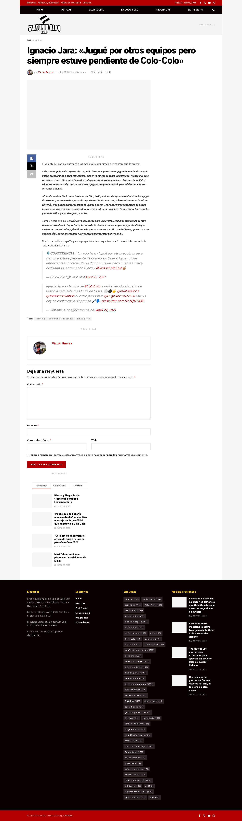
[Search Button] (213, 10)
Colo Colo (132, 644)
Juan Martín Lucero (137, 735)
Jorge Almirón (135, 729)
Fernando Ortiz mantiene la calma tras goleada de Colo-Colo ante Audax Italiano (202, 630)
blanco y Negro (136, 621)
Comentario (35, 384)
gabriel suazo (153, 701)
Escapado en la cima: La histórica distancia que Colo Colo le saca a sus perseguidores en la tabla (202, 605)
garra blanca (134, 707)
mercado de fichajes (139, 746)
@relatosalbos (128, 291)
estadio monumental (139, 684)
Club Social (96, 9)
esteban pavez (135, 689)
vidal (154, 797)
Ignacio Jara (83, 318)
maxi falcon (134, 740)
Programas (163, 9)
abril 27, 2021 (65, 72)
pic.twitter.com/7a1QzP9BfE (123, 301)
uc (149, 786)
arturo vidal (134, 610)
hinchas (131, 718)
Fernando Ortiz (135, 695)
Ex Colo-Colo (129, 9)
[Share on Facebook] (31, 158)
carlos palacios (135, 633)
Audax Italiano (134, 616)
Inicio (39, 9)
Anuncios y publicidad (48, 2)
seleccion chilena (137, 769)
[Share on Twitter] (31, 166)
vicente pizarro (135, 797)
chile (155, 633)
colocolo (40, 318)
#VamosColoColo (109, 268)
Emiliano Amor (135, 678)
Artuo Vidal (153, 605)
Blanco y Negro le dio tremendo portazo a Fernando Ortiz (67, 499)
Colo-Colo (133, 639)
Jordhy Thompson (137, 723)
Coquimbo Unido (136, 667)
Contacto (87, 2)
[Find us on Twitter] (205, 3)
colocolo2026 (154, 644)
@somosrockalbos (60, 296)
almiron (132, 599)
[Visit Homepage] (48, 24)
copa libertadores (137, 661)
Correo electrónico (39, 440)
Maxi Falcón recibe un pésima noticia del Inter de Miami (70, 557)
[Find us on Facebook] (200, 3)
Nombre (33, 425)
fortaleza (132, 701)
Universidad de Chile (138, 791)
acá (55, 625)
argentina (132, 605)
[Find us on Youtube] (209, 3)
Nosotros (31, 2)
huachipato (151, 718)
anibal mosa (152, 599)
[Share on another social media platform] (31, 174)
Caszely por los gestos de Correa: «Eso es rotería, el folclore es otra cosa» (200, 684)
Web (94, 440)
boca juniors (134, 627)
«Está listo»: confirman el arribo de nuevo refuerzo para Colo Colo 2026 (69, 539)
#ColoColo (92, 286)
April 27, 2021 (95, 277)
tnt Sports (133, 786)
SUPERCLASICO (135, 774)
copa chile (133, 656)
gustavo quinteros (137, 712)
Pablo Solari (134, 752)
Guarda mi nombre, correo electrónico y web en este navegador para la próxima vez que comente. (89, 454)
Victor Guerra (45, 72)
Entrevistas (196, 9)
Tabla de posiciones (138, 780)
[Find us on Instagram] (214, 3)
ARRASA (68, 815)
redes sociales (135, 757)
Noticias (65, 9)
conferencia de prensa (61, 318)
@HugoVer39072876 (119, 296)
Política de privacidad (71, 2)
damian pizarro (135, 672)
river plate (133, 763)
